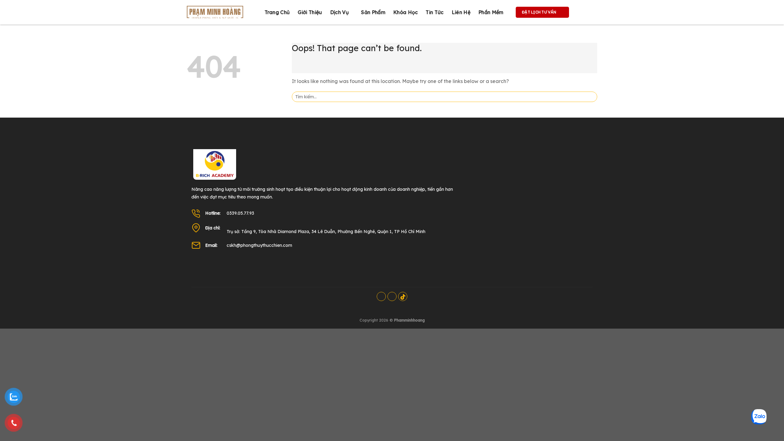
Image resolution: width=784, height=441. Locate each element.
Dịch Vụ (339, 12)
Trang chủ (277, 12)
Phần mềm (490, 12)
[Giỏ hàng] (580, 12)
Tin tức (434, 12)
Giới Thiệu (310, 12)
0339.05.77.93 (240, 213)
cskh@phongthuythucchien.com (259, 245)
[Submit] (590, 97)
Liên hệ (461, 12)
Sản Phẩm (373, 12)
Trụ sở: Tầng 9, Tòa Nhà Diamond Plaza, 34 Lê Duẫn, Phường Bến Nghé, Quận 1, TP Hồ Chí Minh (326, 231)
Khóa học (405, 12)
